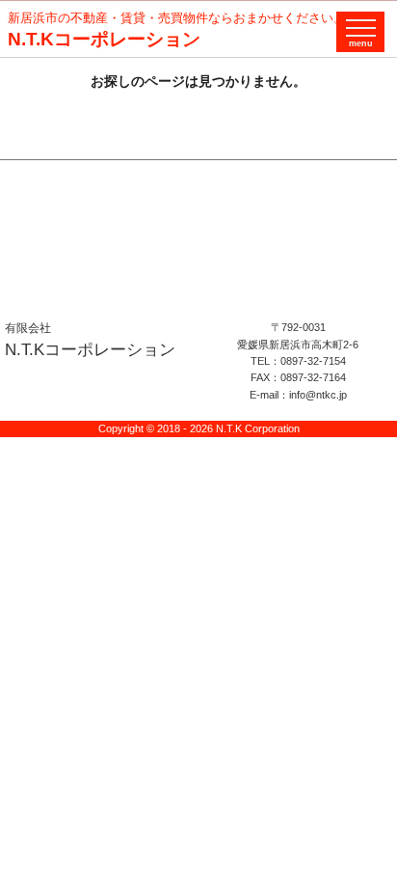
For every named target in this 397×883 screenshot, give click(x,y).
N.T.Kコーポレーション (104, 39)
